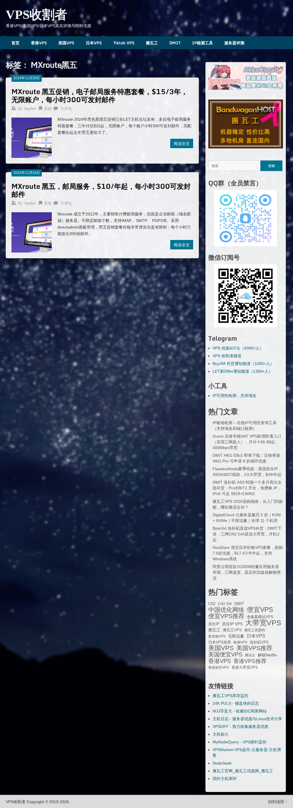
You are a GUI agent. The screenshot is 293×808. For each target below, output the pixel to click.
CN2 (211, 604)
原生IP (213, 624)
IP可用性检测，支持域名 (234, 395)
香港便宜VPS (218, 668)
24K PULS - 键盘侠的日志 (236, 703)
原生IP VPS (232, 624)
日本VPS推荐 (219, 642)
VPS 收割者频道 (227, 356)
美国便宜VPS (225, 654)
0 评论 (66, 108)
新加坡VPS (216, 636)
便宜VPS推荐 (226, 616)
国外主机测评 (225, 778)
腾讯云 (250, 655)
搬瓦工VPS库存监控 (230, 695)
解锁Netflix (267, 655)
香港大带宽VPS (244, 668)
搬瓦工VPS (232, 630)
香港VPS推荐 (249, 661)
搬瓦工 (152, 42)
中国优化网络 (226, 610)
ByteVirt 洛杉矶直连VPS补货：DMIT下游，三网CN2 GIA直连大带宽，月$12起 (247, 534)
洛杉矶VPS (259, 642)
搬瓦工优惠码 (254, 630)
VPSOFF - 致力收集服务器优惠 (240, 726)
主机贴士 (221, 734)
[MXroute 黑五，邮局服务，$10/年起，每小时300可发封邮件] (31, 232)
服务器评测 (234, 42)
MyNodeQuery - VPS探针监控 (239, 742)
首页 (15, 42)
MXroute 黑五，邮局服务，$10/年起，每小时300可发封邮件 (101, 190)
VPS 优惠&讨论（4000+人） (238, 348)
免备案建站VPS (260, 617)
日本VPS (94, 42)
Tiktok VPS (123, 42)
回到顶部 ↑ (277, 801)
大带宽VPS (263, 623)
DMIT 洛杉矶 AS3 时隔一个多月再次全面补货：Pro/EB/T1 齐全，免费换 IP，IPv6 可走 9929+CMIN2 (247, 488)
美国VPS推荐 (254, 648)
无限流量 (236, 636)
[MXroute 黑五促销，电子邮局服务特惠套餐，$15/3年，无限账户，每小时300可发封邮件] (31, 137)
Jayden (30, 108)
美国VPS (66, 42)
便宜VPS (260, 609)
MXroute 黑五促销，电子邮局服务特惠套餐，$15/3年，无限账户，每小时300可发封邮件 (99, 95)
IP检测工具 (202, 42)
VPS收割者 (36, 15)
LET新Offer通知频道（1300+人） (243, 371)
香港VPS (39, 42)
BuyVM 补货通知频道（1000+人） (243, 363)
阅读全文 (182, 143)
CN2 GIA (225, 604)
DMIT (175, 42)
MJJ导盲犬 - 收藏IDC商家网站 (240, 711)
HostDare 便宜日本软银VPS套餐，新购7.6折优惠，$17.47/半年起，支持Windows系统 (248, 553)
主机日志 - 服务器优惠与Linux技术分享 (247, 718)
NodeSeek (222, 763)
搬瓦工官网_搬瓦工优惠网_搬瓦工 (243, 771)
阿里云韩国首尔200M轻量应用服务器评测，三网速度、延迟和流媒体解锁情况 (247, 572)
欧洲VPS (240, 642)
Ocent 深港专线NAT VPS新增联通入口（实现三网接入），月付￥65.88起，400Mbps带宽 (247, 442)
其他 (48, 108)
